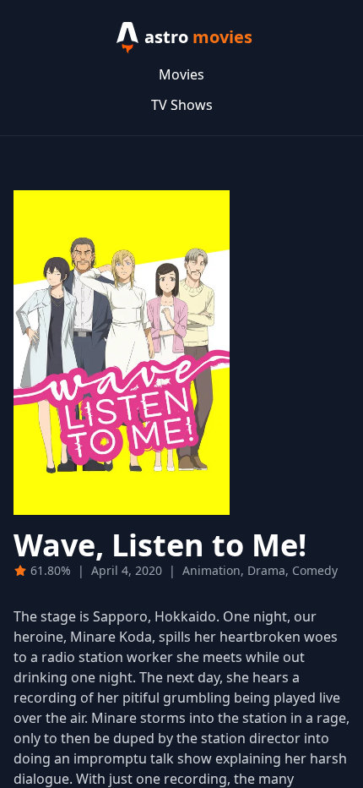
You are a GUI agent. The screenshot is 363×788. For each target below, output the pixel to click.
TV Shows (182, 105)
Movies (181, 74)
